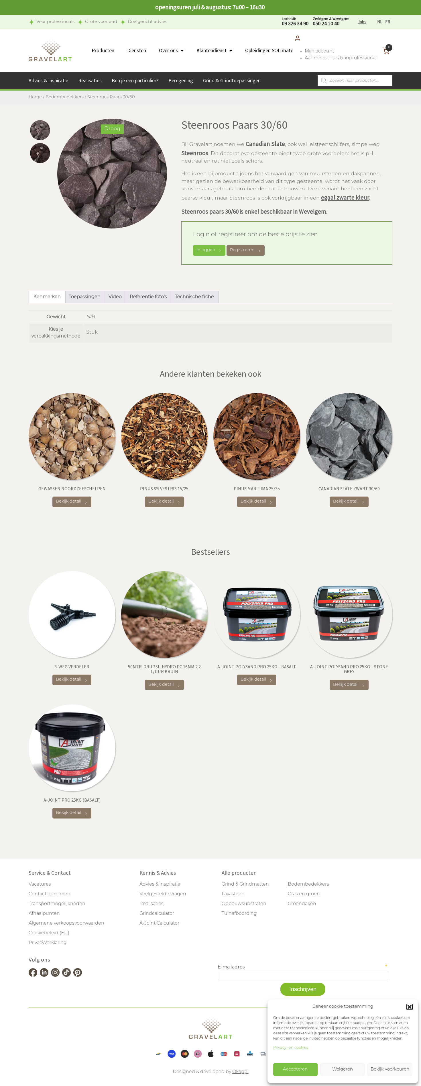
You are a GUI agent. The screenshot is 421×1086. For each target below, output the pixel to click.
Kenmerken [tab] (47, 297)
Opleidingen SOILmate (269, 50)
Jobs (362, 22)
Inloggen (205, 250)
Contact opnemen (49, 894)
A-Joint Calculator (159, 923)
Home (35, 97)
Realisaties (90, 80)
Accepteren (295, 1069)
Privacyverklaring (48, 943)
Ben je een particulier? (135, 80)
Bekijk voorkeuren (390, 1069)
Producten (103, 50)
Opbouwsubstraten (244, 904)
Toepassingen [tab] (85, 297)
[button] (409, 1007)
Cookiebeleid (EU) (49, 933)
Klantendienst (211, 50)
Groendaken (302, 904)
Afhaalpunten (44, 913)
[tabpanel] (112, 173)
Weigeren (342, 1069)
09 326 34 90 (295, 22)
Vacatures (40, 884)
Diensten (136, 50)
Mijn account (319, 51)
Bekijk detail (68, 501)
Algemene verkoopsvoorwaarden (66, 923)
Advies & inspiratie (48, 80)
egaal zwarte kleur (345, 197)
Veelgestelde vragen (162, 894)
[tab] (40, 130)
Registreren (242, 250)
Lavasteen (233, 894)
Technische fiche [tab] (194, 297)
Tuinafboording (239, 913)
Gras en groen (304, 894)
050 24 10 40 (331, 22)
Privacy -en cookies (290, 1048)
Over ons (168, 50)
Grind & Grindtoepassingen (232, 80)
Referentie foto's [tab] (148, 297)
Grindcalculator (156, 913)
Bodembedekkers (65, 97)
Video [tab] (115, 297)
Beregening (180, 80)
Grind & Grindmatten (245, 884)
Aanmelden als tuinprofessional (341, 58)
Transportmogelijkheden (57, 904)
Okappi (240, 1072)
